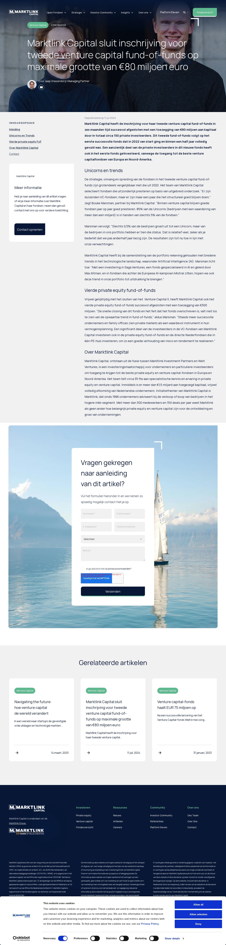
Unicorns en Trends (22, 135)
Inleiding (14, 129)
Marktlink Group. (17, 823)
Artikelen (118, 821)
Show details (172, 938)
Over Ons (192, 821)
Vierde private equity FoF (25, 141)
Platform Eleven (169, 12)
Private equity (83, 815)
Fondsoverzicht (205, 12)
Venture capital (84, 821)
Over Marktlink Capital (23, 148)
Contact (14, 154)
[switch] (95, 938)
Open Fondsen (55, 12)
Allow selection (198, 914)
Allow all (198, 904)
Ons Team (193, 815)
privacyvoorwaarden (119, 568)
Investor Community (101, 12)
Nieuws (117, 815)
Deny (198, 923)
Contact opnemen (30, 229)
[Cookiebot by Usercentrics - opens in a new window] (21, 938)
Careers (117, 827)
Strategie (76, 12)
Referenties (156, 821)
